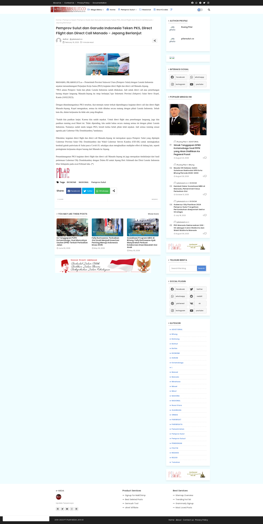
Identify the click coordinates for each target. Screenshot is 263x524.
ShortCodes (162, 9)
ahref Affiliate (131, 507)
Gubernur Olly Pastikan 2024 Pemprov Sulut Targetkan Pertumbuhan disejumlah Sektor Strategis (189, 208)
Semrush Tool (131, 503)
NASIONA (176, 396)
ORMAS (175, 415)
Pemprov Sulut (127, 9)
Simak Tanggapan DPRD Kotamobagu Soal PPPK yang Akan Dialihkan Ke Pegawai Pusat (187, 150)
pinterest (180, 303)
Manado (175, 377)
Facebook (75, 191)
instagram (180, 84)
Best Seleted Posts (134, 499)
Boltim (174, 348)
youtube (199, 84)
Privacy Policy (83, 3)
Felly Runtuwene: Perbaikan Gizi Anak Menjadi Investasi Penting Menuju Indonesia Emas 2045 (105, 241)
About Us (57, 3)
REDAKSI (175, 453)
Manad (175, 372)
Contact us (69, 3)
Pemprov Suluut (179, 438)
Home (112, 9)
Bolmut (175, 344)
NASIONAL (84, 182)
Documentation (100, 3)
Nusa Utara (177, 405)
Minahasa (176, 381)
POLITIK (175, 448)
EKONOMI (71, 182)
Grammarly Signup (185, 503)
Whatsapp (103, 191)
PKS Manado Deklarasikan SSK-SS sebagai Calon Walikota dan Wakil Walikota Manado (189, 227)
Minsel (174, 386)
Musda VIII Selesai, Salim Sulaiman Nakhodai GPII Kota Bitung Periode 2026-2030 (188, 170)
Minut (174, 391)
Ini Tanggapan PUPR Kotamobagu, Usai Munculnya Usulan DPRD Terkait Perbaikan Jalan (72, 241)
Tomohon (176, 462)
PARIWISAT (176, 419)
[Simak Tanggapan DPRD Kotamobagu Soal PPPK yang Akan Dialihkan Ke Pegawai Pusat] (188, 119)
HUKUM (175, 358)
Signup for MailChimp (135, 495)
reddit (199, 296)
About (178, 520)
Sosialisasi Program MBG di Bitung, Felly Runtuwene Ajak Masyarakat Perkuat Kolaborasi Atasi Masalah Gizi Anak (142, 242)
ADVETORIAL (177, 329)
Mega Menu (96, 9)
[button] (209, 9)
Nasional (146, 9)
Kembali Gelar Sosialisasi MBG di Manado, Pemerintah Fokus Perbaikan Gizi (189, 188)
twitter (200, 289)
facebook (180, 77)
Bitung (174, 334)
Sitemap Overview (184, 495)
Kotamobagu (177, 362)
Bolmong (175, 339)
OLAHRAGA (176, 410)
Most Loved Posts (184, 507)
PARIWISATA (177, 424)
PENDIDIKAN (177, 443)
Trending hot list (183, 499)
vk (200, 303)
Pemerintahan (178, 429)
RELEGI (175, 457)
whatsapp (199, 77)
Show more (153, 214)
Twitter (90, 191)
